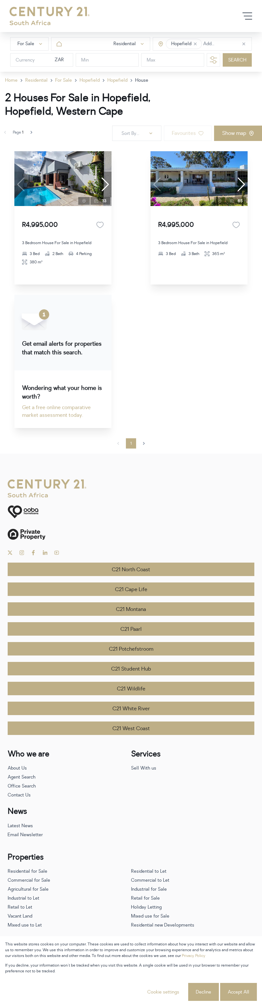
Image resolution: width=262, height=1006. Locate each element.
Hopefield (90, 80)
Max (151, 60)
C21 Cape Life (131, 589)
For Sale (63, 80)
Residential (36, 80)
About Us (17, 768)
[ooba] (131, 511)
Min (85, 60)
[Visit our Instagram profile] (21, 552)
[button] (195, 43)
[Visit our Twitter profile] (10, 552)
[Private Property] (131, 534)
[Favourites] (100, 225)
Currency (25, 60)
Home (11, 80)
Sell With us (143, 768)
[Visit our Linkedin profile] (45, 552)
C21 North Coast (131, 569)
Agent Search (21, 777)
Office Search (22, 786)
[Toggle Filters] (213, 60)
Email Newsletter (25, 835)
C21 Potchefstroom (131, 649)
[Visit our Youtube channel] (56, 552)
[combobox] (230, 44)
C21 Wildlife (131, 688)
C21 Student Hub (131, 668)
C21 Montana (131, 609)
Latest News (20, 826)
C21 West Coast (131, 728)
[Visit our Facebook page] (33, 552)
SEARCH (237, 60)
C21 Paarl (131, 629)
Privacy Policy (193, 955)
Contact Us (19, 795)
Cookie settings (163, 992)
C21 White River (131, 708)
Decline (203, 992)
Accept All (238, 992)
